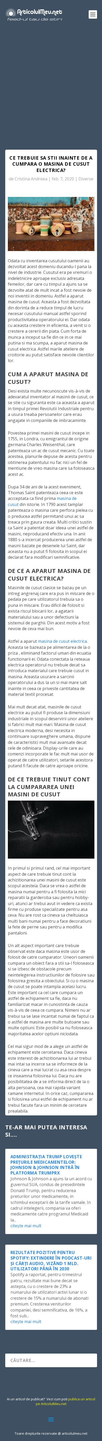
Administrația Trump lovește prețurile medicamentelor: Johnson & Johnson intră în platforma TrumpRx (46, 1165)
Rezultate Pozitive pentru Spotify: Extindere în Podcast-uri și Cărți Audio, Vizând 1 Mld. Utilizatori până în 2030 (51, 1261)
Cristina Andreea (31, 179)
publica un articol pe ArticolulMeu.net (65, 1401)
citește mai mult (25, 1226)
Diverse (85, 179)
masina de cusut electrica (62, 641)
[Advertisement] (51, 83)
